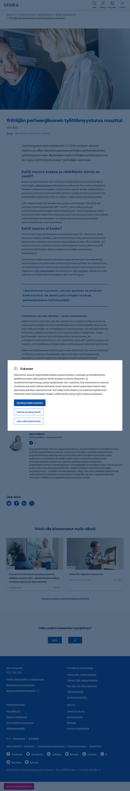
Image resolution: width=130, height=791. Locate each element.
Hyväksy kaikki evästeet (30, 402)
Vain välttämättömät (29, 421)
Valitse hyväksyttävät (29, 412)
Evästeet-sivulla (44, 393)
